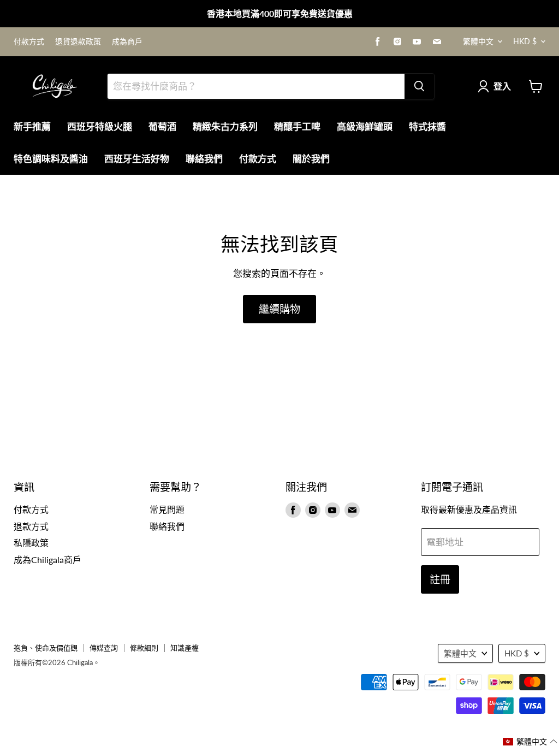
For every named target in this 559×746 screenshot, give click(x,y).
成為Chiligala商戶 (47, 559)
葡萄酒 (162, 126)
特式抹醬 (427, 126)
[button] (530, 741)
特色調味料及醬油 (51, 158)
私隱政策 (31, 542)
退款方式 (31, 526)
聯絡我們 (204, 158)
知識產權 (184, 647)
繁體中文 (478, 41)
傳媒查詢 (104, 647)
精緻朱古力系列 (225, 126)
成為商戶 (127, 41)
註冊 (440, 579)
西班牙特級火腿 (99, 126)
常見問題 (167, 509)
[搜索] (419, 86)
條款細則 (144, 647)
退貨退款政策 (78, 41)
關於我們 (311, 158)
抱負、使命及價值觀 (46, 647)
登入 (502, 86)
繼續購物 (279, 309)
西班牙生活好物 (136, 158)
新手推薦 (32, 126)
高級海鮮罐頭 (365, 126)
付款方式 (29, 41)
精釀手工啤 (297, 126)
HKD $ (525, 41)
